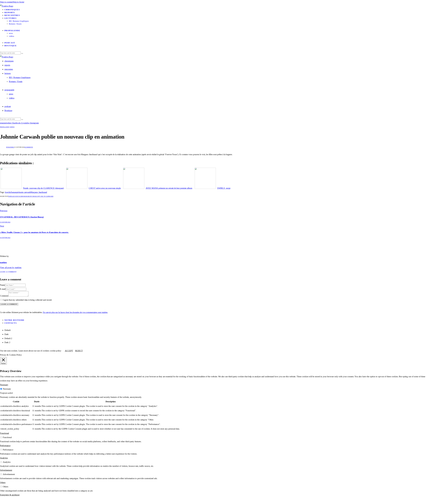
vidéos (11, 127)
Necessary (7, 389)
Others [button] (2, 482)
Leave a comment (8, 272)
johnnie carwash (23, 192)
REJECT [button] (79, 351)
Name (2, 285)
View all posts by (10, 267)
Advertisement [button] (6, 470)
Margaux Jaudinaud (38, 192)
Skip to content (6, 2)
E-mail (3, 289)
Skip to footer (18, 2)
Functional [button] (4, 433)
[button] (45, 196)
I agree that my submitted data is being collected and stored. (27, 300)
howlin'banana (11, 192)
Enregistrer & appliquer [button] (10, 495)
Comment (4, 296)
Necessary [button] (4, 385)
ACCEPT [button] (69, 351)
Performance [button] (5, 445)
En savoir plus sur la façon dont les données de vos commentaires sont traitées (75, 312)
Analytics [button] (4, 458)
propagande (4, 127)
